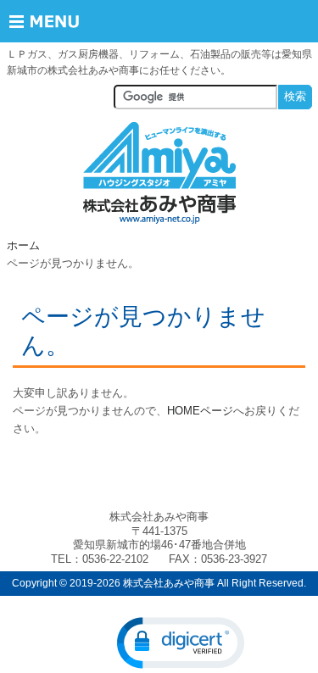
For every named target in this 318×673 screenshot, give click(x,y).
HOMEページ (200, 410)
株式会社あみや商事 (159, 173)
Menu (57, 21)
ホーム (23, 245)
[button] (180, 643)
